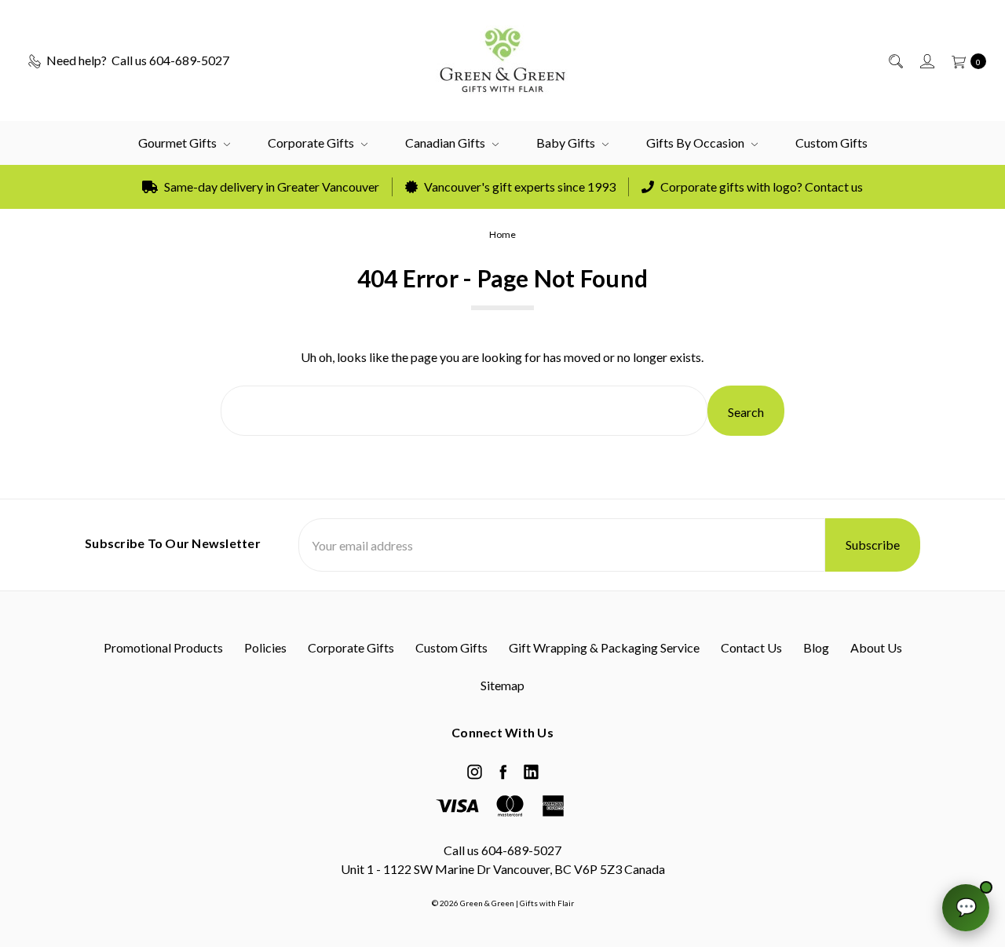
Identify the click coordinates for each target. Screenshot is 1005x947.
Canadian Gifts (446, 142)
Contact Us (751, 647)
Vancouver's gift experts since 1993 (519, 186)
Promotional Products (163, 647)
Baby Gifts (567, 142)
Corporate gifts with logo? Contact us (760, 186)
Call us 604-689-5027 (502, 850)
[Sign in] (926, 60)
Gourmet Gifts (178, 142)
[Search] (894, 60)
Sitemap (502, 685)
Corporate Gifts (312, 142)
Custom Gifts (831, 142)
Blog (816, 647)
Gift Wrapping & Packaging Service (604, 647)
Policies (265, 647)
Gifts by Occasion (696, 142)
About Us (876, 647)
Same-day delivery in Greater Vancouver (270, 186)
